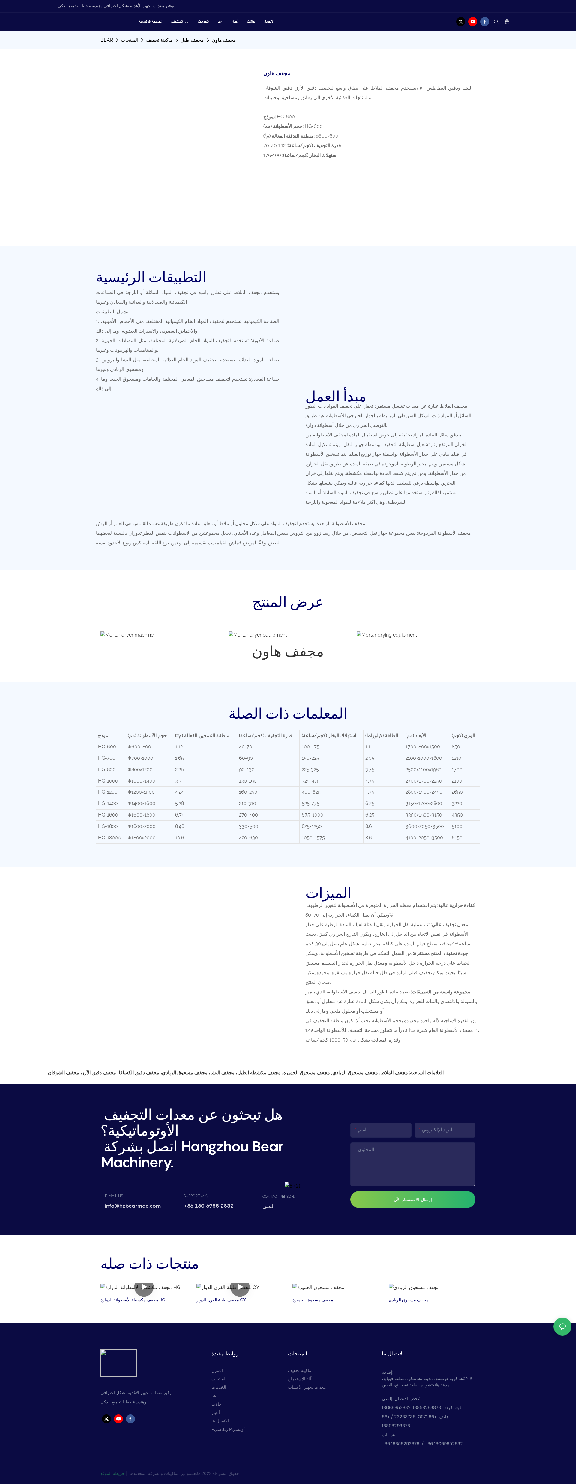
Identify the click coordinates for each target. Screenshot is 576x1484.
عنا (214, 1395)
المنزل (217, 1370)
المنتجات (129, 40)
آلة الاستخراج (299, 1378)
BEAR (106, 40)
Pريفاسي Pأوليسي (228, 1429)
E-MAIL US (114, 1196)
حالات (217, 1404)
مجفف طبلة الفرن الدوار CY (221, 1299)
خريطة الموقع (112, 1473)
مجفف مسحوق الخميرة (312, 1299)
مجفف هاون (224, 40)
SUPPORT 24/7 (196, 1196)
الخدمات (219, 1387)
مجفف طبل (192, 40)
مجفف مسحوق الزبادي (409, 1299)
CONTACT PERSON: (278, 1196)
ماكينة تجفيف (159, 40)
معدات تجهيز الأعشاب (307, 1387)
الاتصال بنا (220, 1421)
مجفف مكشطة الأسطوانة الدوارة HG (133, 1299)
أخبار (216, 1412)
